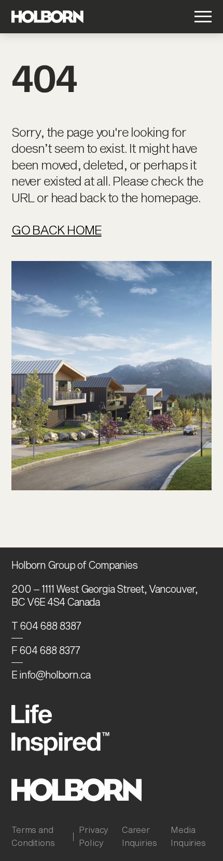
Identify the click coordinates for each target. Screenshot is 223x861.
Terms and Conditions (32, 836)
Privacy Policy (93, 836)
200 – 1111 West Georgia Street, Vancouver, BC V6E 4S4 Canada (104, 595)
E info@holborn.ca (50, 675)
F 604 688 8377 (45, 650)
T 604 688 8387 (46, 626)
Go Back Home (56, 229)
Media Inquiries (188, 836)
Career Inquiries (139, 836)
